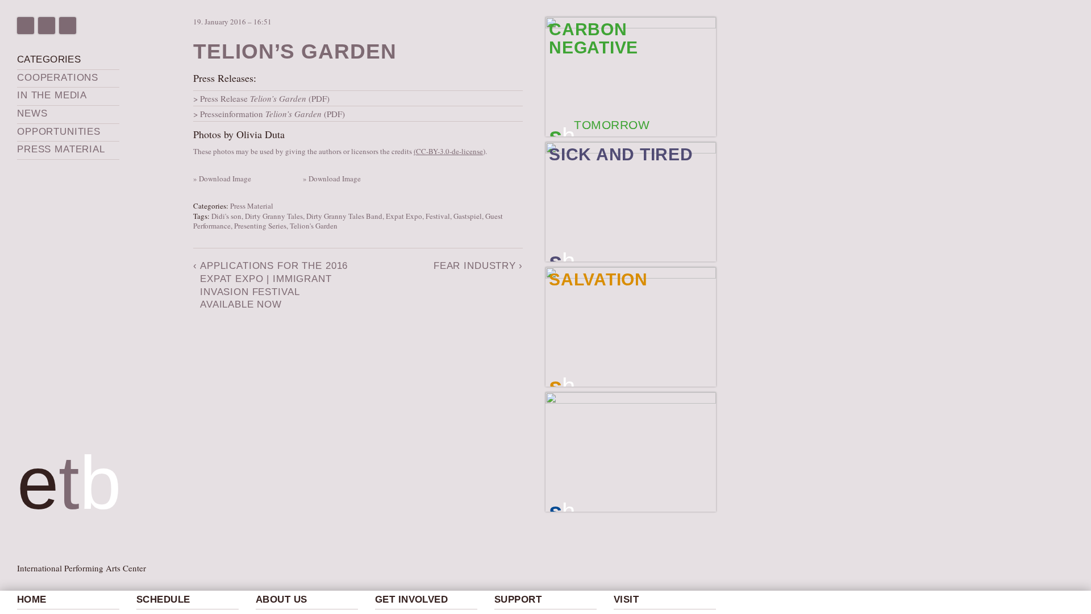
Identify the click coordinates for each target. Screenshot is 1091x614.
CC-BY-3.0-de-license (449, 151)
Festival (438, 216)
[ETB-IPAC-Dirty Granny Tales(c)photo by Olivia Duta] (304, 168)
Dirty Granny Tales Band (344, 216)
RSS (67, 25)
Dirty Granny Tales (274, 216)
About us (281, 599)
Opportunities (59, 131)
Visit (626, 599)
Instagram (46, 25)
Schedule (163, 599)
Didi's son (226, 216)
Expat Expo (404, 216)
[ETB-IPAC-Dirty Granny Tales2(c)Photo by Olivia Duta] (194, 168)
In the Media (52, 95)
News (32, 113)
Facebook (25, 25)
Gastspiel (467, 216)
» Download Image (222, 179)
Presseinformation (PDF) (272, 113)
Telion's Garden (314, 226)
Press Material (61, 149)
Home (32, 599)
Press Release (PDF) (265, 98)
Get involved (411, 599)
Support (518, 599)
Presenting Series (260, 226)
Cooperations (57, 77)
